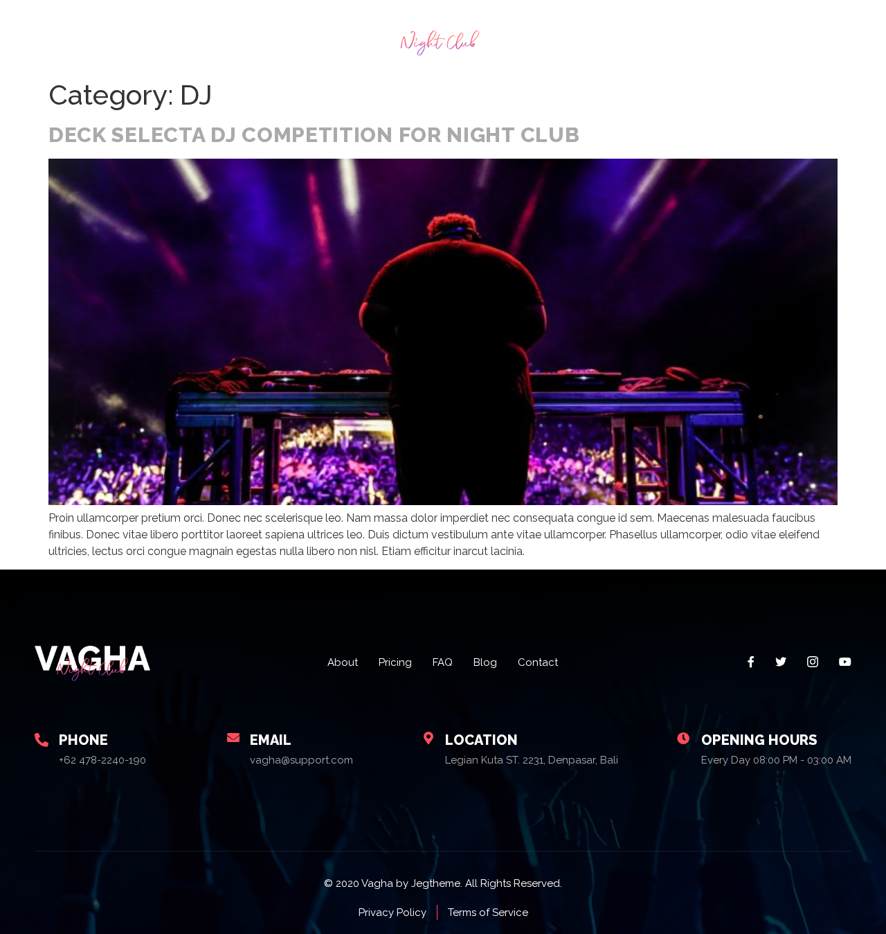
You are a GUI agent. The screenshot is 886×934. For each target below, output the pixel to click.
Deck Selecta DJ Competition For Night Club (313, 135)
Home (83, 36)
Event (200, 36)
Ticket (671, 36)
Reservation (596, 36)
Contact (803, 36)
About (142, 36)
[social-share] (751, 661)
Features (265, 36)
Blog (728, 36)
